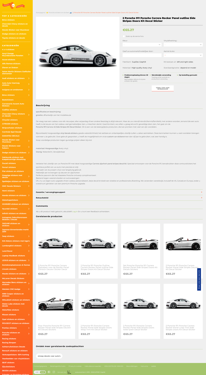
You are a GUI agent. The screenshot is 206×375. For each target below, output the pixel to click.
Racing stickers (9, 339)
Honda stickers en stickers (14, 195)
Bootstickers (8, 100)
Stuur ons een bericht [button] (199, 279)
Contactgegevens (40, 366)
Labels (153, 366)
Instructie (144, 366)
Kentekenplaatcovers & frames (16, 265)
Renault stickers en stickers (15, 351)
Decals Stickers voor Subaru (11, 147)
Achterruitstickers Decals (13, 347)
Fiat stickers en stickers (13, 171)
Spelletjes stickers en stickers (15, 181)
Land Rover (7, 251)
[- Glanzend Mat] (183, 44)
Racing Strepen (9, 343)
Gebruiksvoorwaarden (93, 366)
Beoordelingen (132, 366)
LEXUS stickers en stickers (14, 260)
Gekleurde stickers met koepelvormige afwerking (14, 158)
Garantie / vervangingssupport (50, 192)
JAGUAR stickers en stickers (11, 224)
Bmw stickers (8, 20)
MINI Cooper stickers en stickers (13, 295)
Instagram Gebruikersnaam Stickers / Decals (14, 218)
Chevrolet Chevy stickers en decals (15, 25)
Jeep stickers (8, 236)
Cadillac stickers (9, 110)
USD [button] (37, 372)
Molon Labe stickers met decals (13, 305)
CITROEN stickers (10, 124)
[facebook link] (49, 372)
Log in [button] (75, 212)
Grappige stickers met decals (12, 176)
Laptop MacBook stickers (13, 256)
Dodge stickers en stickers (14, 34)
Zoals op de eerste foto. (135, 36)
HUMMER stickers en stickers (15, 204)
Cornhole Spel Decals (11, 132)
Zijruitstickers (8, 367)
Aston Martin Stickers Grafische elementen (16, 73)
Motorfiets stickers (10, 310)
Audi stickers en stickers (13, 78)
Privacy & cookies (75, 366)
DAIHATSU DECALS (10, 136)
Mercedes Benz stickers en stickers (14, 283)
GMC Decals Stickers (11, 186)
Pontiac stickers (9, 328)
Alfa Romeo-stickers (11, 64)
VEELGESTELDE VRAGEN (113, 366)
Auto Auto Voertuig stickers (11, 84)
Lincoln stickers (9, 269)
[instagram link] (54, 372)
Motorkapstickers (10, 200)
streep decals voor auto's (49, 356)
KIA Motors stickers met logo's (16, 241)
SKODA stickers (9, 371)
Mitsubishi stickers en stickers (16, 300)
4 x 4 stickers (8, 50)
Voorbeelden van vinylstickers (16, 359)
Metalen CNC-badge (11, 289)
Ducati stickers (9, 163)
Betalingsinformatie (57, 366)
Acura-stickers (8, 60)
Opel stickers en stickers (13, 319)
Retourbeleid (42, 198)
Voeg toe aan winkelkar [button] (162, 88)
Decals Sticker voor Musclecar (15, 30)
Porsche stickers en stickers (11, 334)
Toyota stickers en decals (13, 38)
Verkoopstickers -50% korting (15, 355)
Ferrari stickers (9, 167)
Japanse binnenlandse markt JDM (15, 231)
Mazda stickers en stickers (14, 274)
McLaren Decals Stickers (13, 278)
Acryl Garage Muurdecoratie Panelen (12, 54)
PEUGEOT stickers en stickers (15, 323)
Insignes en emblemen (12, 90)
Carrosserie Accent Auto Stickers (13, 105)
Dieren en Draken (10, 68)
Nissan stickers (9, 315)
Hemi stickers (8, 191)
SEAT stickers (8, 363)
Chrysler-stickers (10, 120)
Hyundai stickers (9, 209)
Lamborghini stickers (11, 246)
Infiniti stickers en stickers (14, 213)
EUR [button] (42, 372)
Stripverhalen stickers (12, 128)
